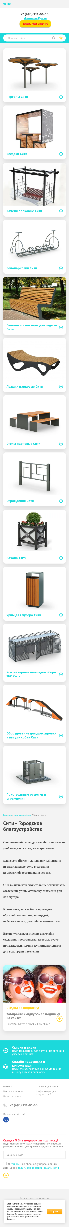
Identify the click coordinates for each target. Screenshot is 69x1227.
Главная (7, 815)
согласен (15, 1164)
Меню (7, 4)
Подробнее (59, 1019)
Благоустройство (22, 815)
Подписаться (6, 1175)
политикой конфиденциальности (38, 1167)
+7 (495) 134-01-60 (34, 14)
